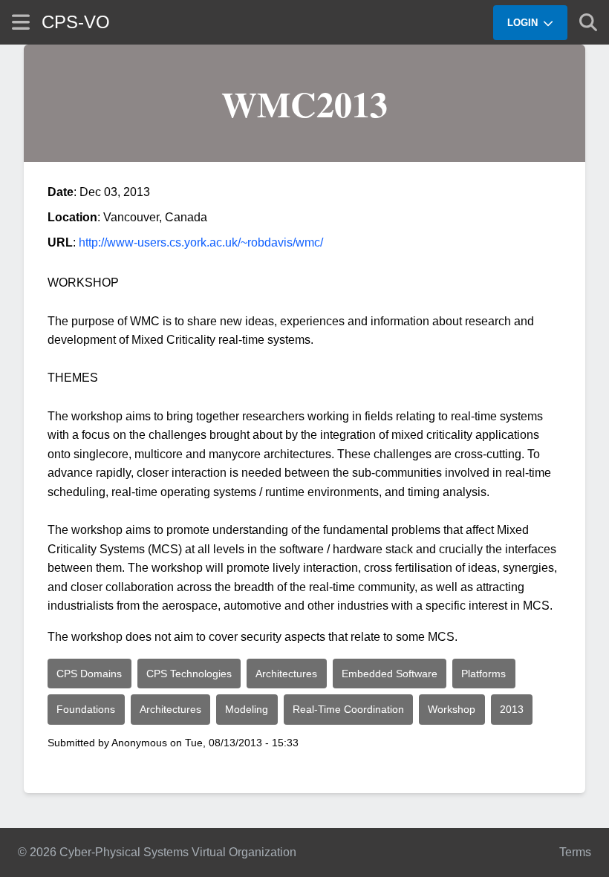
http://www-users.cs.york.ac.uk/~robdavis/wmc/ (201, 242)
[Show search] (588, 22)
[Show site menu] (21, 22)
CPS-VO (76, 22)
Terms (575, 852)
